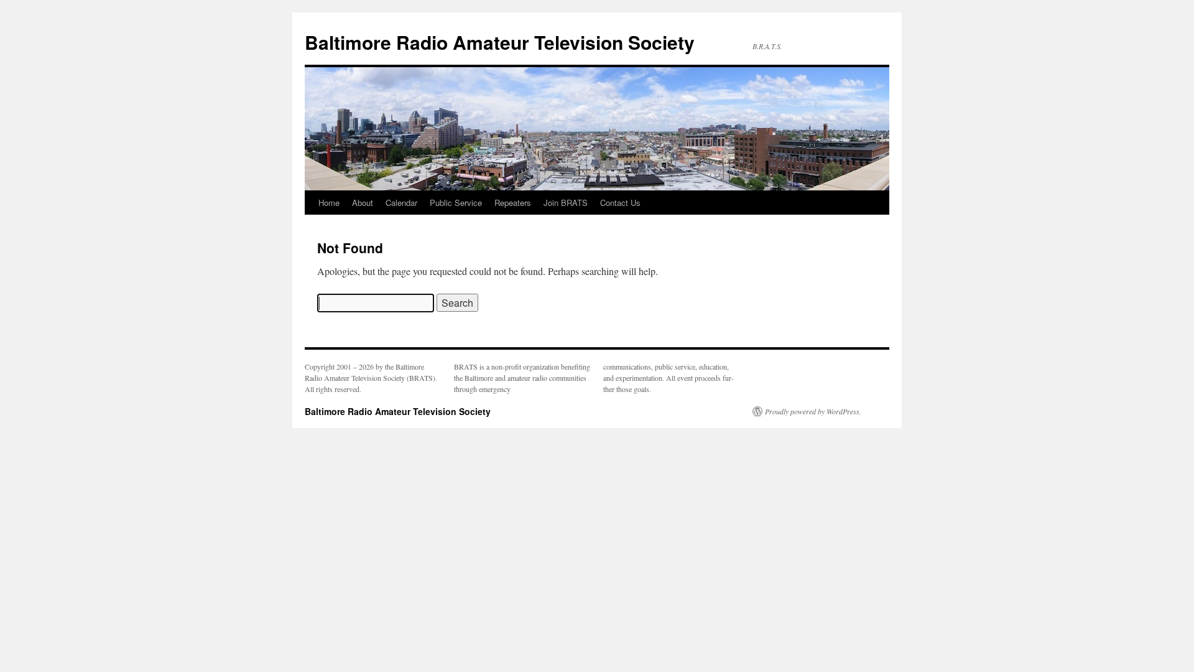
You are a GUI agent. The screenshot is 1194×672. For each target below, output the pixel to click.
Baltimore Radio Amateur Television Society (500, 42)
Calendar (401, 202)
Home (329, 202)
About (362, 202)
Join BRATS (566, 202)
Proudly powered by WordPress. (813, 411)
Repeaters (512, 202)
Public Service (456, 202)
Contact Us (620, 202)
